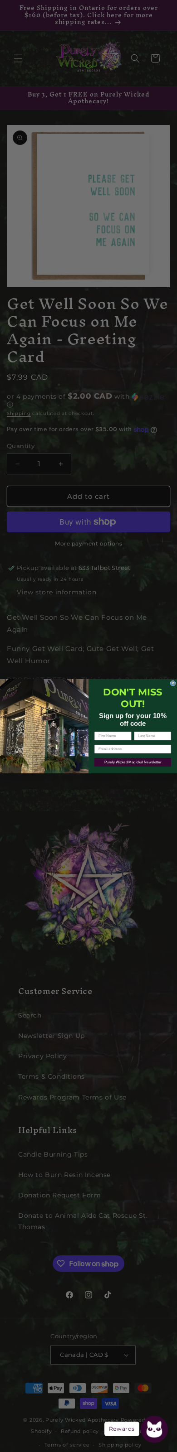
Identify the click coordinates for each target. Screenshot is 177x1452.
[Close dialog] (173, 683)
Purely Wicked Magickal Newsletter (133, 762)
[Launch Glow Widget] (154, 1429)
